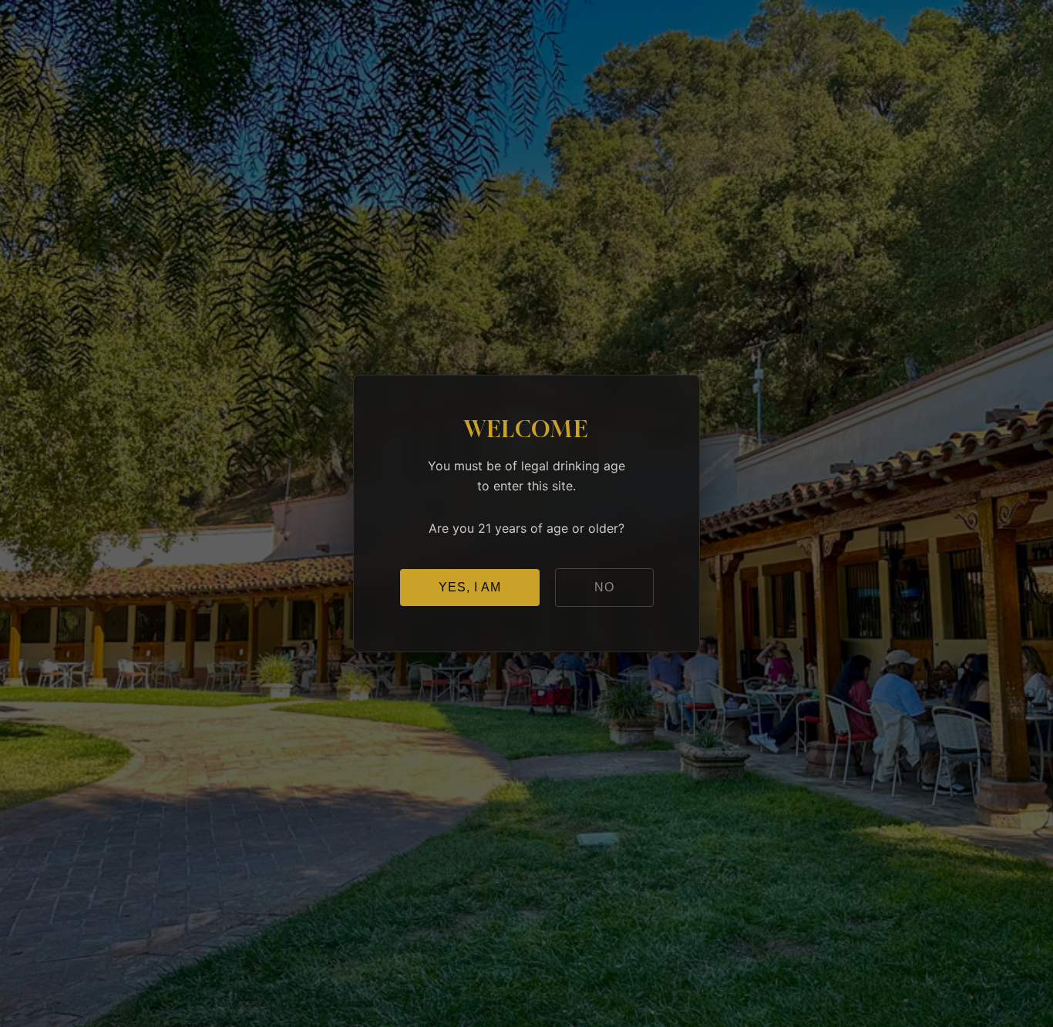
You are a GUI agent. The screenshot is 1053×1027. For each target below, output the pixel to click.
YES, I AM (470, 587)
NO (604, 587)
